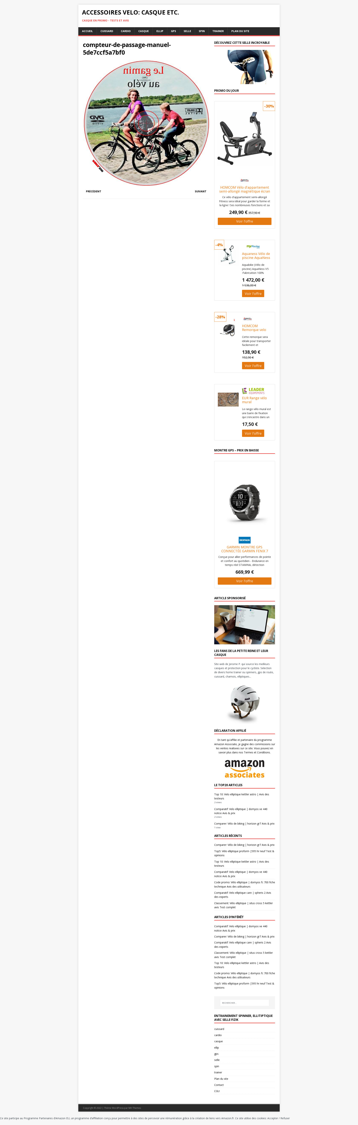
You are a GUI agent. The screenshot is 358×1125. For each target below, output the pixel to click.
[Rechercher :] (244, 1002)
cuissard (107, 31)
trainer (218, 31)
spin (202, 31)
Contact (219, 1085)
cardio (126, 31)
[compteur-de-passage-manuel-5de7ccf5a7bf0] (146, 184)
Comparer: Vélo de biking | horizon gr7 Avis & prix (244, 823)
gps (173, 31)
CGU (217, 1091)
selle (187, 31)
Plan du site (240, 31)
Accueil (87, 31)
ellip (159, 31)
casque (143, 31)
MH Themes (134, 1108)
